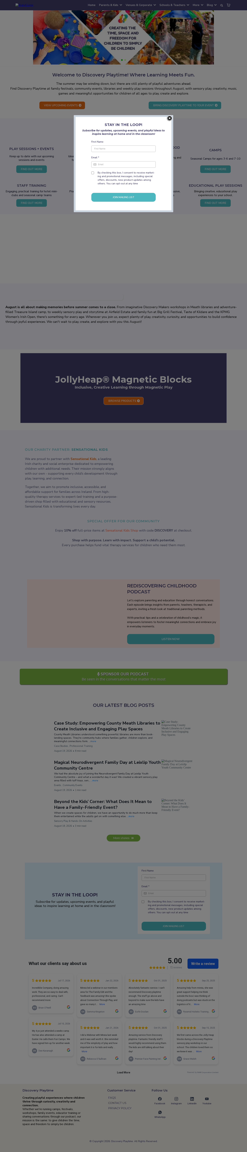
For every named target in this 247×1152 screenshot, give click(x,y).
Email (95, 157)
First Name (97, 142)
